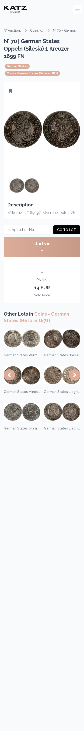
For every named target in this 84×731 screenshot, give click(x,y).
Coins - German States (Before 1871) (36, 31)
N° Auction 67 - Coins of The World (12, 31)
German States (17, 66)
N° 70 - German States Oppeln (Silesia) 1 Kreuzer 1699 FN (65, 31)
